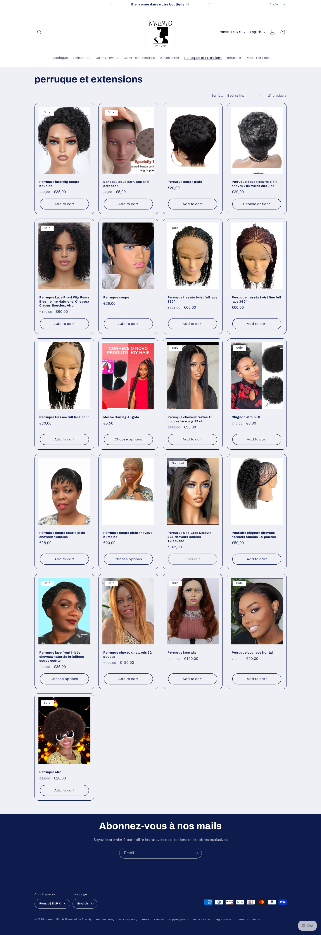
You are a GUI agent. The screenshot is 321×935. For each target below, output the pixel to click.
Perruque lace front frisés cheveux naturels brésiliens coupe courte (61, 656)
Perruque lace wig (181, 652)
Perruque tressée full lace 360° (64, 417)
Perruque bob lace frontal (252, 652)
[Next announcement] (209, 4)
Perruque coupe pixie (184, 181)
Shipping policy (178, 919)
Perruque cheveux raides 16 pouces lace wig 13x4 (190, 419)
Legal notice (223, 919)
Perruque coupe (116, 297)
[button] (40, 32)
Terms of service (153, 919)
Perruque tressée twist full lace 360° (192, 299)
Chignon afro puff (246, 417)
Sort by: (217, 95)
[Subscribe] (197, 853)
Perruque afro (50, 772)
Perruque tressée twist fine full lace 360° (256, 299)
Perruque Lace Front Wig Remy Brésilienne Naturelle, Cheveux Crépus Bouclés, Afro (64, 301)
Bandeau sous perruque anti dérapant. (126, 183)
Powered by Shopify (78, 919)
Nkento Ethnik (55, 919)
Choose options (257, 204)
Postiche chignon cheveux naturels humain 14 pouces (254, 534)
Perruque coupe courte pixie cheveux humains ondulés (255, 183)
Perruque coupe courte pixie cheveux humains (62, 534)
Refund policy (105, 919)
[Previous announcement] (111, 4)
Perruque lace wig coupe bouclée (59, 183)
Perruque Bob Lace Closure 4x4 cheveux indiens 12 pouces (189, 537)
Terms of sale (202, 919)
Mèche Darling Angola (121, 417)
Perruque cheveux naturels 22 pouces (127, 654)
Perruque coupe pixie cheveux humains (127, 534)
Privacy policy (128, 919)
